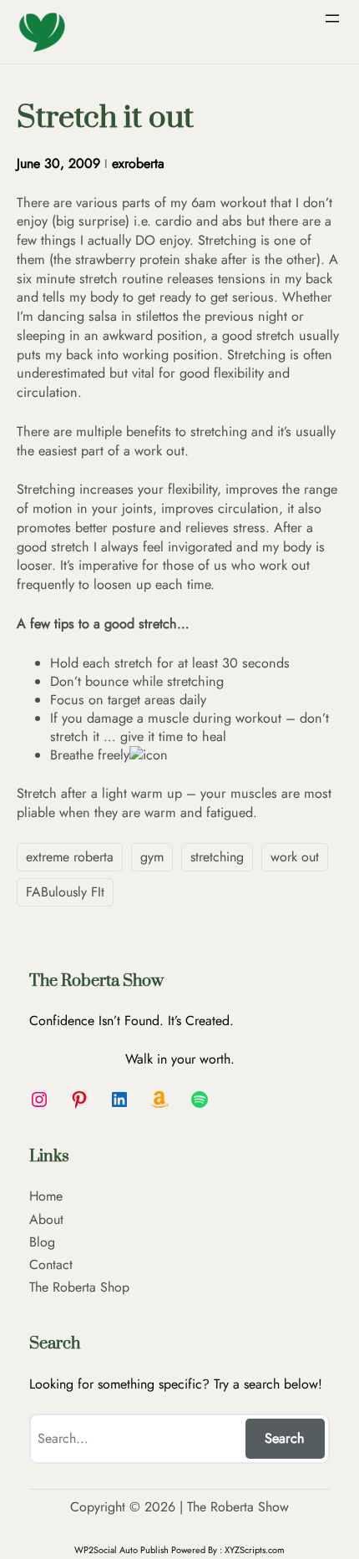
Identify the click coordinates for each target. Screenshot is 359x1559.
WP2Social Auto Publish (121, 1549)
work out (295, 856)
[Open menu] (332, 18)
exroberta (138, 163)
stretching (217, 856)
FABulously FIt (65, 891)
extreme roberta (70, 856)
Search (285, 1438)
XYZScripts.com (255, 1549)
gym (152, 856)
